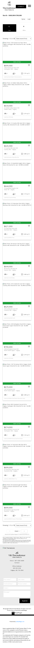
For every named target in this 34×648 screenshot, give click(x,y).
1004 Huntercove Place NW (11, 68)
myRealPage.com (20, 621)
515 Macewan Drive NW (10, 229)
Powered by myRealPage (21, 610)
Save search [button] (9, 28)
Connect (21, 6)
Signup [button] (23, 19)
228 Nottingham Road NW (12, 349)
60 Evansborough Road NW (11, 510)
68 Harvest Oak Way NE (10, 269)
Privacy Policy (10, 610)
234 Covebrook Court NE (11, 309)
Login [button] (29, 19)
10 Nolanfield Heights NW (11, 188)
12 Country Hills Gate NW (11, 148)
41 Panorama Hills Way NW (11, 470)
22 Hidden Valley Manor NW (11, 108)
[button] (21, 6)
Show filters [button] (24, 28)
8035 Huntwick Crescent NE (11, 430)
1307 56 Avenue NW (12, 389)
